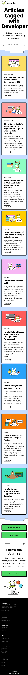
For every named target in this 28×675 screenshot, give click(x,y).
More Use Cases (5, 610)
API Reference (4, 651)
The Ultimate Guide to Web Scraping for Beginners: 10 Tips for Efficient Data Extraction (13, 128)
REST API (3, 630)
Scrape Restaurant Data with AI (8, 606)
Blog (2, 649)
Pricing (3, 665)
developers (7, 95)
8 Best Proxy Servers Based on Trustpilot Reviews (13, 437)
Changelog (3, 662)
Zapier (2, 628)
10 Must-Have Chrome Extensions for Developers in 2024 (14, 79)
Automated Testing (5, 620)
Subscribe (13, 573)
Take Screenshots (5, 637)
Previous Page (14, 527)
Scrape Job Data (5, 638)
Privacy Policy (14, 671)
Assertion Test (4, 641)
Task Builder (4, 617)
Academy (3, 652)
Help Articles (4, 648)
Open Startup (4, 661)
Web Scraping (4, 618)
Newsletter (3, 663)
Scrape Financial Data (6, 609)
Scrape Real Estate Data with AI (8, 604)
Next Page (14, 535)
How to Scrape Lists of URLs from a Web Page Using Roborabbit (14, 234)
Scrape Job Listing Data (7, 607)
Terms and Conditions (14, 673)
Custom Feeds (4, 627)
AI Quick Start (4, 659)
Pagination (3, 639)
